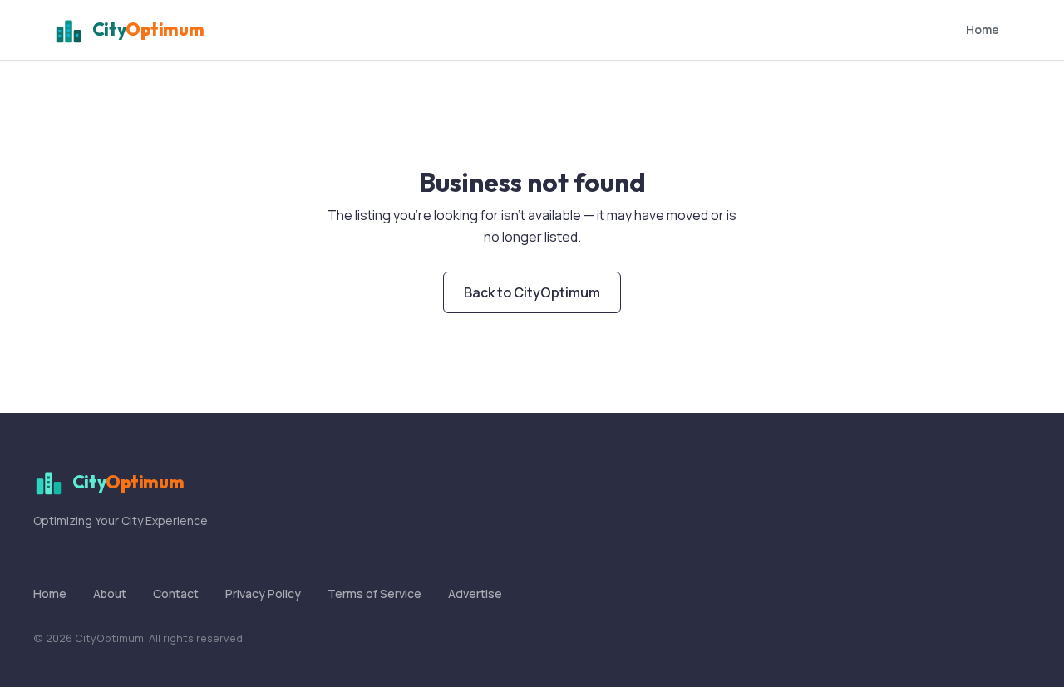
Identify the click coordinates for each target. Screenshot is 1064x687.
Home (982, 29)
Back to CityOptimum (532, 292)
